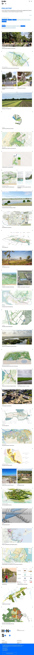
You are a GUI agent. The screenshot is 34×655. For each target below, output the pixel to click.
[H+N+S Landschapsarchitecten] (6, 633)
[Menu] (31, 1)
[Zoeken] (29, 1)
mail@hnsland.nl (4, 643)
